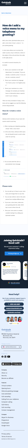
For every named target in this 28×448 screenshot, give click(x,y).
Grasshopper (5, 423)
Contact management (8, 410)
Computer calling (7, 402)
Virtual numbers (7, 385)
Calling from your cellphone (10, 399)
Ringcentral (5, 420)
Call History (5, 404)
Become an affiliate (7, 378)
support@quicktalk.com (14, 308)
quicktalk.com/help (14, 312)
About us (4, 373)
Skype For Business (7, 417)
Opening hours (6, 388)
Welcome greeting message (10, 391)
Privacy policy (6, 434)
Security (4, 375)
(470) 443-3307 (15, 304)
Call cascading (6, 396)
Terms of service (7, 436)
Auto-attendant (6, 394)
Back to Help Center (6, 13)
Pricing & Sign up (14, 253)
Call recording (6, 407)
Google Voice (6, 425)
